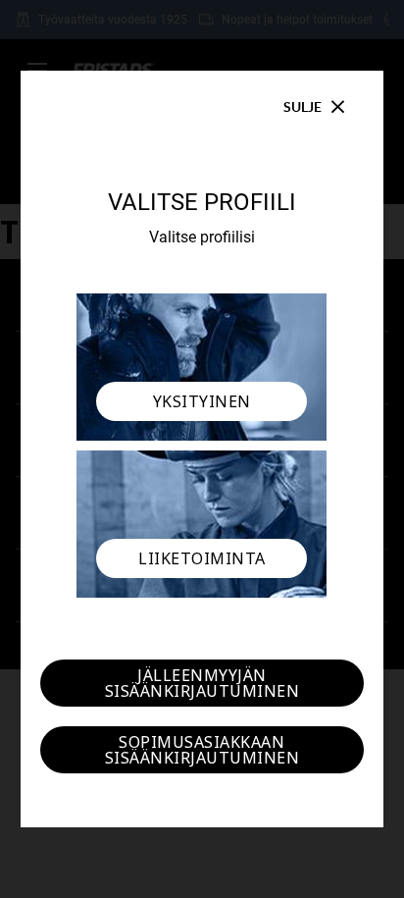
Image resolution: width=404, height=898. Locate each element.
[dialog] (202, 449)
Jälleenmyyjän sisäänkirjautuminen (202, 683)
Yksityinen (202, 401)
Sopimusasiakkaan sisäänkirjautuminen (202, 749)
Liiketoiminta (202, 558)
